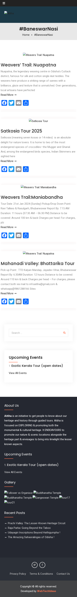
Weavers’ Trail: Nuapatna (28, 65)
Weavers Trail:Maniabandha (32, 197)
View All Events (18, 373)
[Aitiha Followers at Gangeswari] (46, 497)
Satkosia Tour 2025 (21, 131)
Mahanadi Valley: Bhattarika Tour (37, 263)
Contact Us (63, 573)
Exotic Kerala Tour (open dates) (37, 365)
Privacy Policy (18, 573)
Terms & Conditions (41, 573)
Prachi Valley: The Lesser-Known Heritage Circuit (36, 523)
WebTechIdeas (46, 591)
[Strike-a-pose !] (18, 492)
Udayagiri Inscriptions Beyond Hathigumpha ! (34, 532)
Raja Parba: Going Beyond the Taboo (29, 527)
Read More (7, 94)
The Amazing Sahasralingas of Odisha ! (31, 537)
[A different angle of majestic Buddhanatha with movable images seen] (18, 497)
